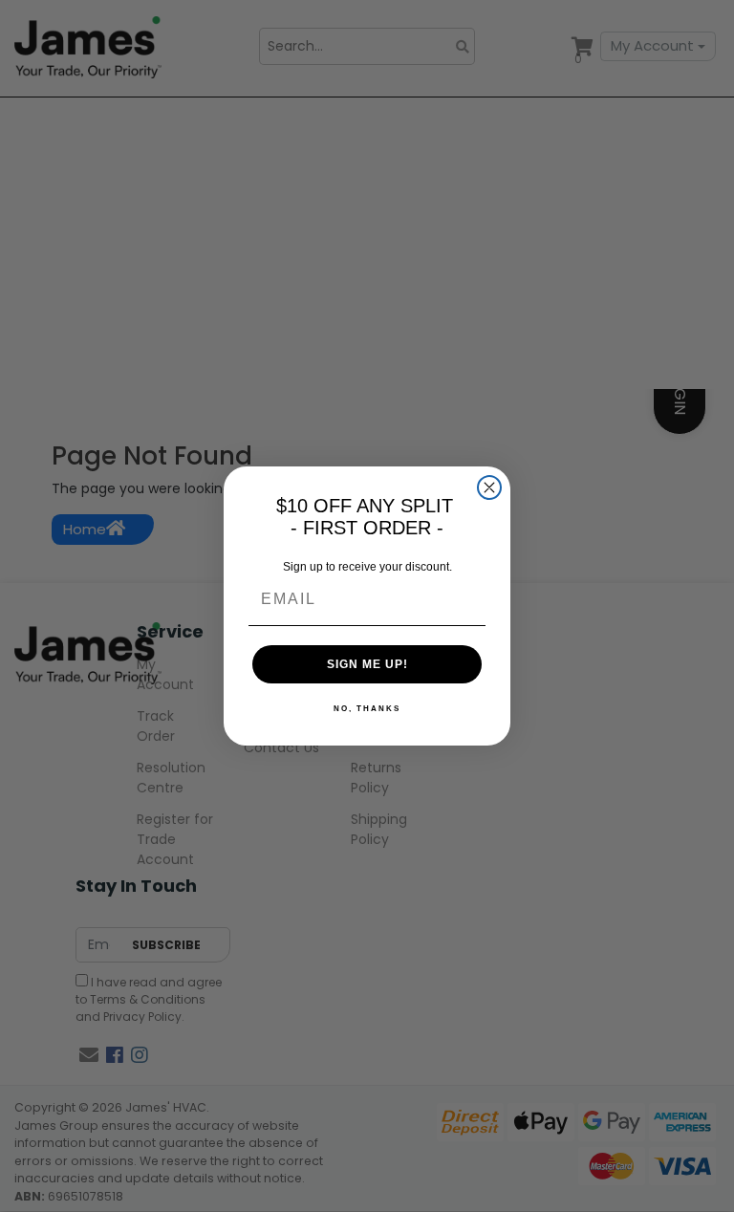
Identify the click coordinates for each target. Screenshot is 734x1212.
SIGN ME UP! (367, 664)
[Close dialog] (489, 487)
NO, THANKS (367, 708)
